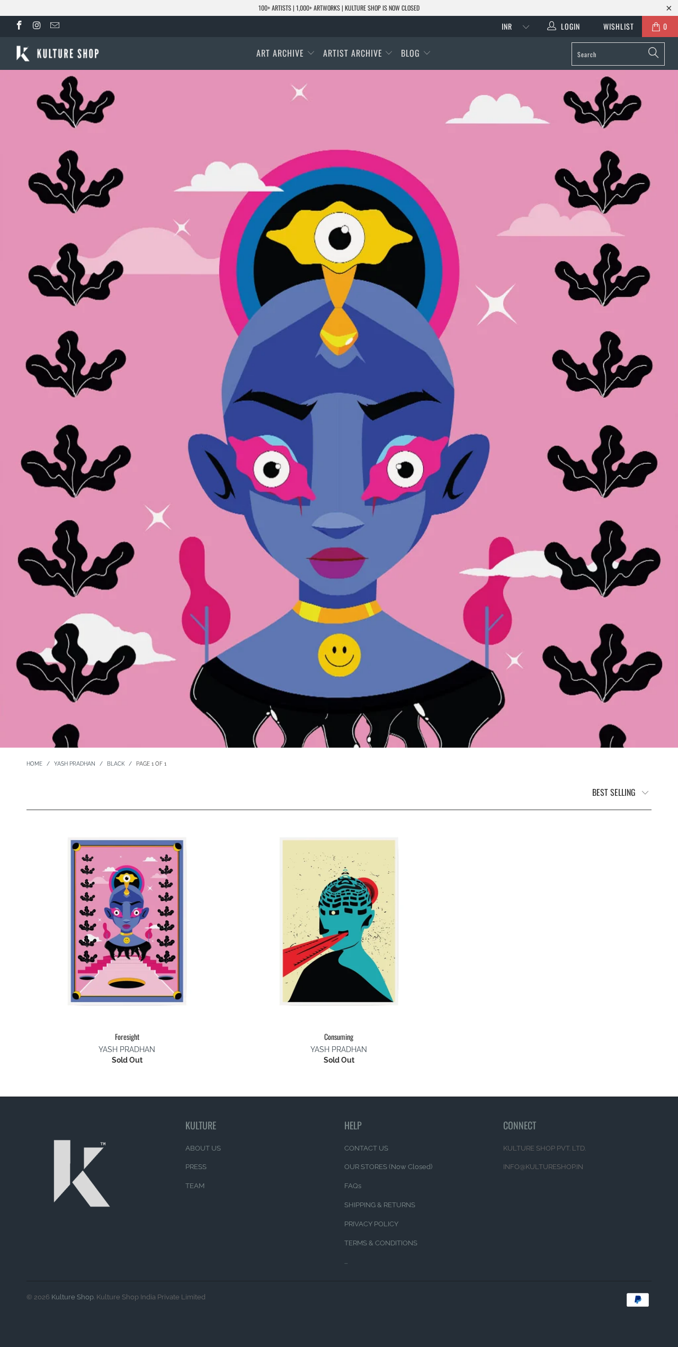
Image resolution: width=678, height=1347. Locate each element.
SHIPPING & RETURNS (379, 1205)
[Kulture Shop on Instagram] (36, 26)
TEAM (194, 1186)
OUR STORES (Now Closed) (388, 1167)
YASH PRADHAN (127, 1049)
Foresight (127, 921)
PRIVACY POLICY (371, 1224)
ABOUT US (203, 1148)
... (345, 1261)
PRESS (196, 1167)
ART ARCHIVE (280, 53)
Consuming (339, 921)
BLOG (412, 53)
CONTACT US (366, 1148)
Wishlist (614, 26)
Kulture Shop (72, 1297)
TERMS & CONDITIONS (380, 1243)
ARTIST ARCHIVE (352, 53)
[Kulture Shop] (60, 53)
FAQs (352, 1186)
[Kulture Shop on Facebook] (18, 26)
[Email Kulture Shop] (54, 26)
